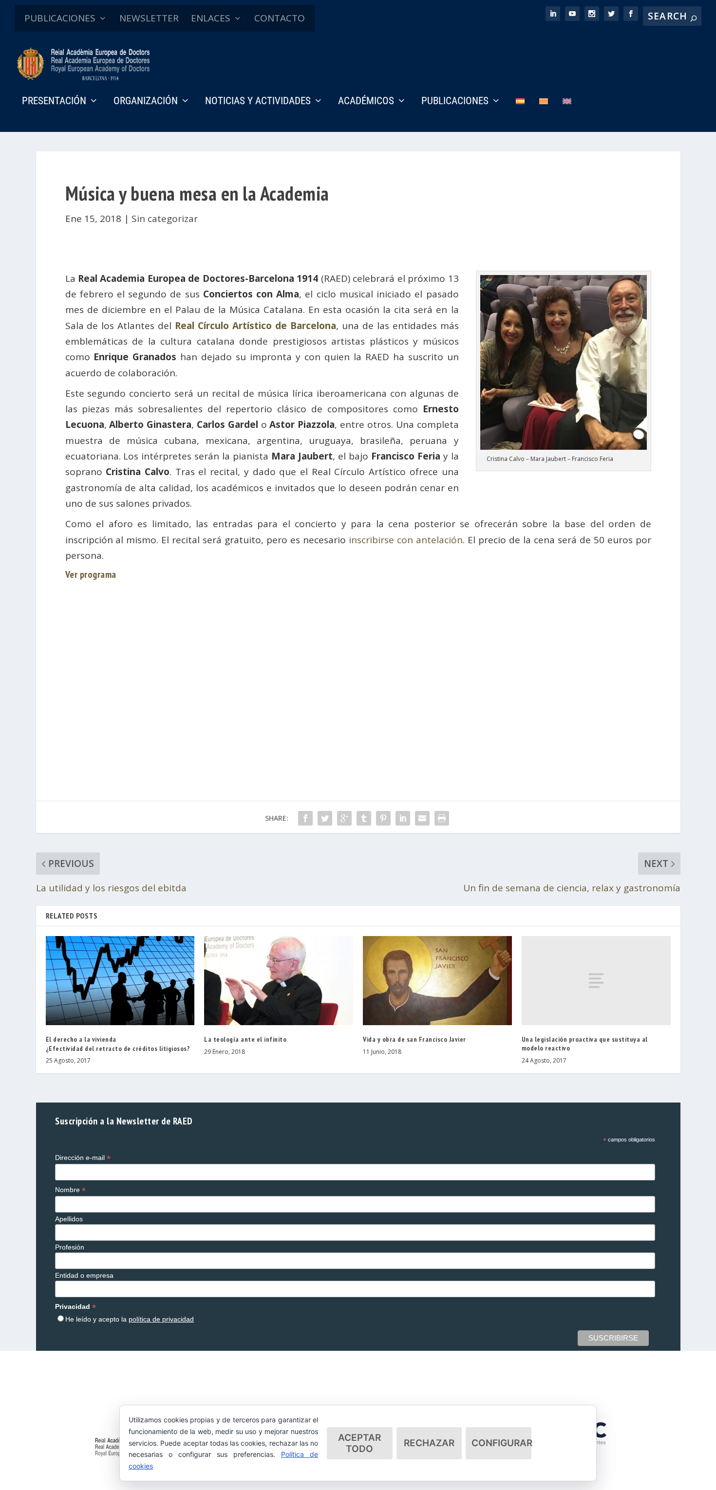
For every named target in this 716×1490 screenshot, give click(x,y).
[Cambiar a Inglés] (567, 114)
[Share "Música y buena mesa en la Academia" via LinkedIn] (403, 818)
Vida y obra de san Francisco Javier (414, 1039)
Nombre (70, 1190)
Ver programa (90, 574)
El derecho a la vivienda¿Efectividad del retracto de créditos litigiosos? (118, 1043)
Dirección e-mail (83, 1157)
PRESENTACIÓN (54, 102)
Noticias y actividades (258, 102)
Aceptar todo (359, 1443)
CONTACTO (279, 18)
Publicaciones (455, 102)
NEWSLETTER (149, 18)
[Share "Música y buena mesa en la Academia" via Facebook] (305, 818)
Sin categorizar (165, 218)
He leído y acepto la (129, 1319)
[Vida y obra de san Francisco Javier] (437, 980)
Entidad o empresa (84, 1275)
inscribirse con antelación (406, 539)
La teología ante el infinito (245, 1039)
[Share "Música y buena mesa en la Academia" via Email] (422, 818)
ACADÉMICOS (366, 102)
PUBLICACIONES (59, 18)
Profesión (69, 1247)
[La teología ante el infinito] (278, 980)
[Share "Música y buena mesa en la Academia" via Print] (442, 818)
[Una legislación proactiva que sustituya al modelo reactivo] (596, 980)
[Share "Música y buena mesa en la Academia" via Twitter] (325, 818)
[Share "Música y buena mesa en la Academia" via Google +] (344, 818)
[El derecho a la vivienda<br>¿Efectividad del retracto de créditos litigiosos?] (120, 980)
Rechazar (429, 1443)
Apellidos (69, 1219)
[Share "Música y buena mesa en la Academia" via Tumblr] (364, 818)
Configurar (501, 1443)
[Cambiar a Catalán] (543, 114)
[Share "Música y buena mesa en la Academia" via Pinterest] (383, 818)
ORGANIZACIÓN (145, 102)
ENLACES (210, 18)
